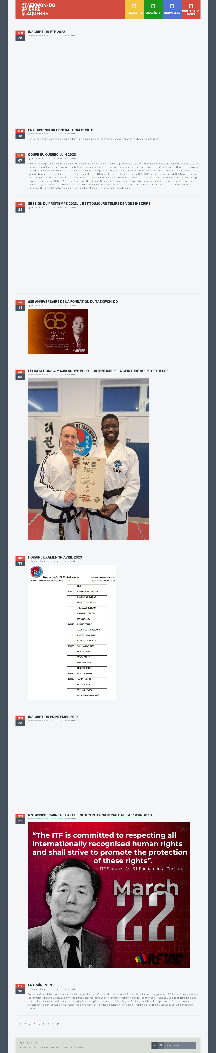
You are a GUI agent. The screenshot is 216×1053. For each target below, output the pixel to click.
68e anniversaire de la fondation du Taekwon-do (73, 302)
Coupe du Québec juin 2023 (52, 155)
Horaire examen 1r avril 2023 (55, 557)
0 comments (70, 35)
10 (58, 1024)
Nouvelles (58, 35)
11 (63, 1024)
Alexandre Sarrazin (39, 35)
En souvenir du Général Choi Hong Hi (61, 130)
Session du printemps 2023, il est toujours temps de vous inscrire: (89, 204)
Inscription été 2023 (46, 32)
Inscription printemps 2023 (53, 717)
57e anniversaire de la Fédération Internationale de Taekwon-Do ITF (91, 815)
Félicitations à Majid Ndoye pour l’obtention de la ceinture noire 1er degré (98, 371)
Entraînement (41, 985)
